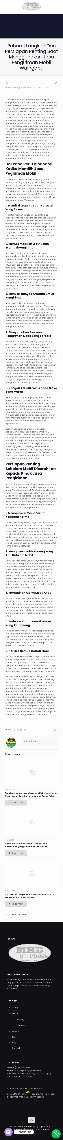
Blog (14, 1042)
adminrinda (26, 87)
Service (15, 1031)
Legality (20, 1019)
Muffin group (36, 1126)
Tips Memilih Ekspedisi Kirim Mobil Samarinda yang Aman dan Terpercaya (29, 896)
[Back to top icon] (31, 1120)
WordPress (43, 1129)
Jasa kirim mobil (40, 1093)
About (15, 1013)
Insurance (21, 1025)
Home (15, 1007)
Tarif (14, 1037)
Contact (16, 1048)
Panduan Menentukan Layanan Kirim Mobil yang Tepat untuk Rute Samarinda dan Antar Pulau (31, 794)
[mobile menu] (58, 6)
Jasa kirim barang (35, 1096)
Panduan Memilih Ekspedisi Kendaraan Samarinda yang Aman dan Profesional (26, 845)
